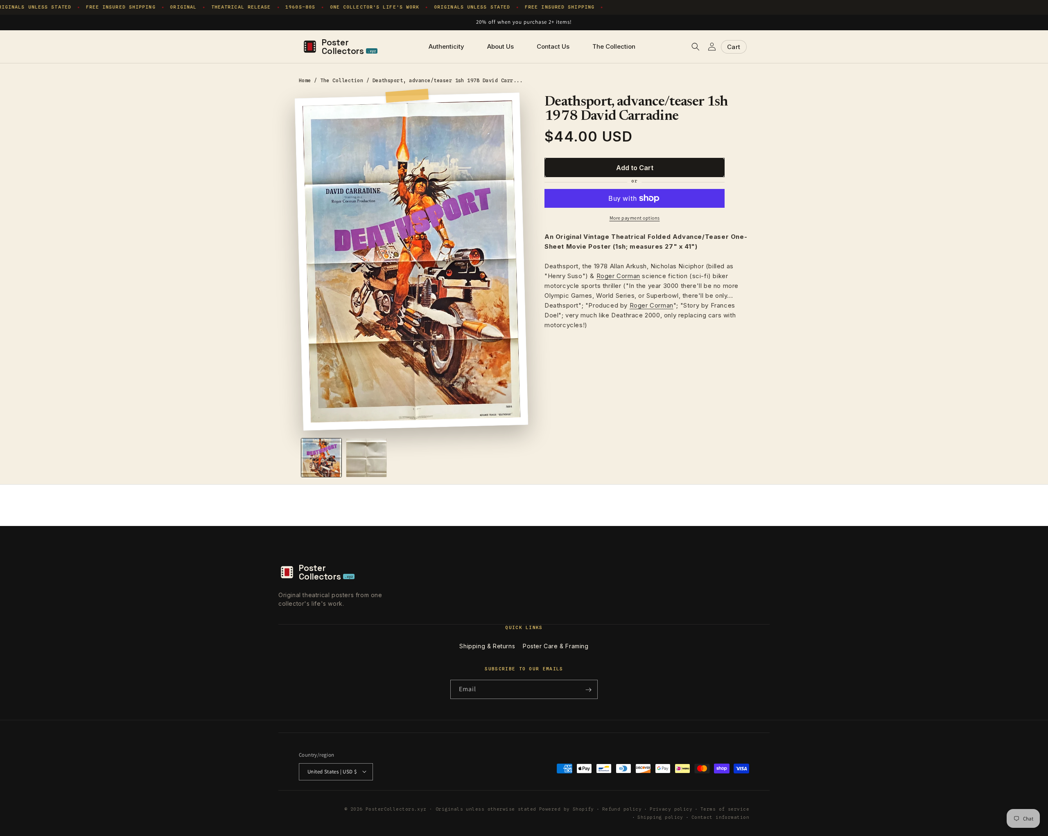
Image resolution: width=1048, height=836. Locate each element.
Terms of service (724, 808)
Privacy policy (671, 808)
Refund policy (622, 808)
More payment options (635, 218)
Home (305, 80)
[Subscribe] (588, 689)
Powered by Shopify (566, 808)
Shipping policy (660, 817)
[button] (695, 46)
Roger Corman (618, 276)
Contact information (720, 817)
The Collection (341, 80)
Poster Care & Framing (556, 646)
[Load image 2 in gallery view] (366, 457)
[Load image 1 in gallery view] (321, 457)
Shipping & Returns (487, 646)
